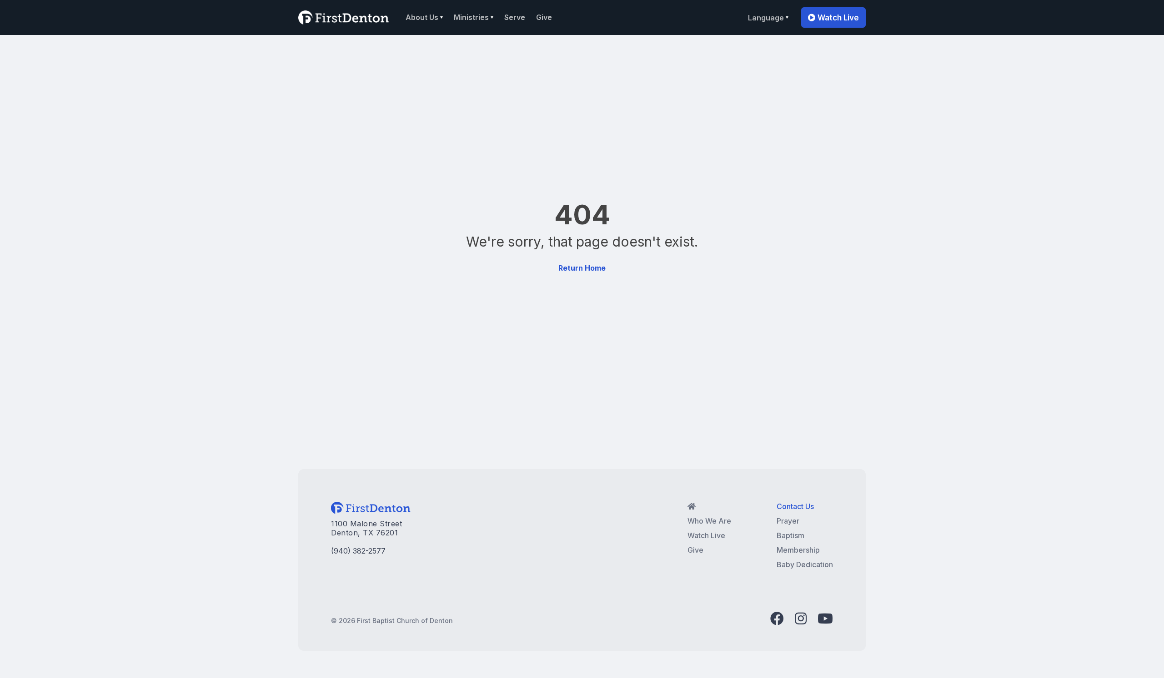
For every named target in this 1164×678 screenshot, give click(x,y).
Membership (798, 549)
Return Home (582, 267)
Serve (514, 17)
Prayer (788, 520)
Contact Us (795, 506)
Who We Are (709, 520)
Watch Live (833, 17)
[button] (424, 17)
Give (544, 17)
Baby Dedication (805, 564)
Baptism (790, 535)
